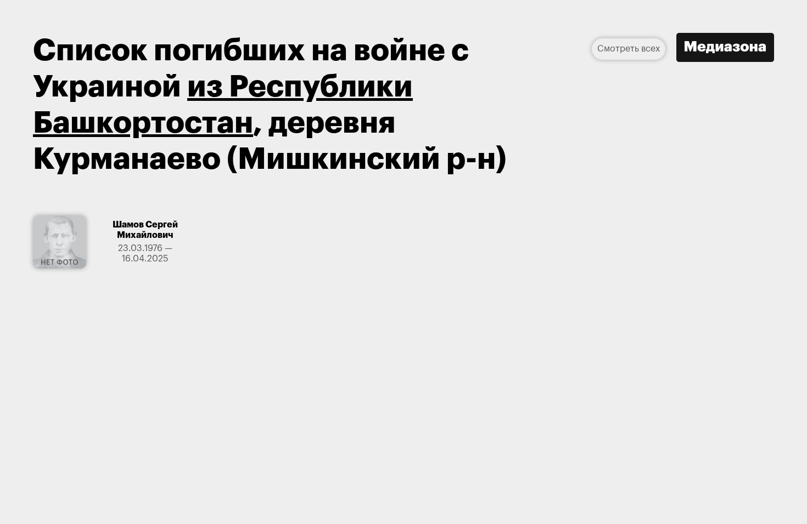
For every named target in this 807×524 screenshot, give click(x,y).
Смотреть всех (628, 48)
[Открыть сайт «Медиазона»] (725, 49)
